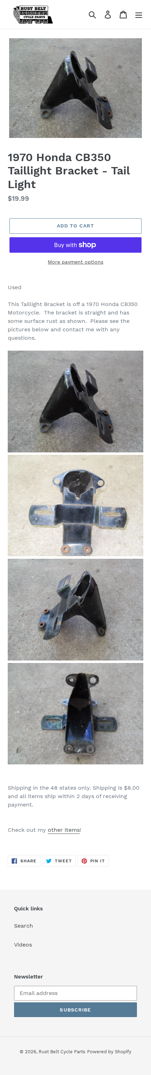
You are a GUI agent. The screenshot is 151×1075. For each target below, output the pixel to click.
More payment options (75, 262)
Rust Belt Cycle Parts (62, 1051)
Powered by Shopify (109, 1051)
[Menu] (138, 14)
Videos (23, 944)
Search (23, 925)
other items (64, 830)
